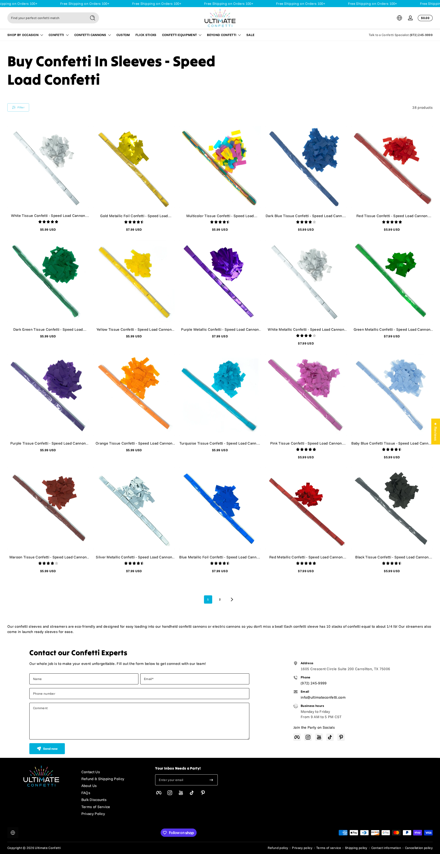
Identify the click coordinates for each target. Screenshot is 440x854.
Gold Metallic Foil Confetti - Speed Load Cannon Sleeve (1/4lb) (134, 215)
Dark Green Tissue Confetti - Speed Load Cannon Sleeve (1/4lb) (48, 329)
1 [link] (208, 599)
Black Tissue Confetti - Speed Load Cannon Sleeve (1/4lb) (392, 557)
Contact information (386, 848)
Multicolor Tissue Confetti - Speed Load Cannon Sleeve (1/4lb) (220, 215)
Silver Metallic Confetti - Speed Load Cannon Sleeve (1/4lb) (134, 557)
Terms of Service (95, 806)
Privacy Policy (93, 813)
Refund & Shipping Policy (102, 778)
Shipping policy (356, 848)
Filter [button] (21, 107)
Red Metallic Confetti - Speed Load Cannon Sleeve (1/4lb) (306, 557)
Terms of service (328, 848)
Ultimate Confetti (47, 848)
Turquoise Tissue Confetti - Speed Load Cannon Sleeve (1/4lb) (220, 443)
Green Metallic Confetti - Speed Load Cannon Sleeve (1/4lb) (392, 329)
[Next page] (232, 599)
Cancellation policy (419, 848)
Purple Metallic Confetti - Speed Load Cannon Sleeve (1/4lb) (220, 329)
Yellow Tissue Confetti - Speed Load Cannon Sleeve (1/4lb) (134, 329)
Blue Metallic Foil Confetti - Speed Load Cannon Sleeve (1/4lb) (220, 557)
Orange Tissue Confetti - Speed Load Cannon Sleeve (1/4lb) (134, 443)
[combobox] (45, 17)
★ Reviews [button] (435, 431)
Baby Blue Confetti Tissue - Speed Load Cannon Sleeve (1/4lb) (391, 443)
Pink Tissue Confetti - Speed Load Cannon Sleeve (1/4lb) (306, 443)
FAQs (85, 792)
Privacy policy (302, 848)
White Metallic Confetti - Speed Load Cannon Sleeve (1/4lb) (306, 329)
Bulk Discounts (94, 799)
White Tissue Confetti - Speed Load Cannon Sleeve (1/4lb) (48, 215)
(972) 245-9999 (421, 35)
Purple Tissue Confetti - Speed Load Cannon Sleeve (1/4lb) (48, 443)
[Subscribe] (211, 779)
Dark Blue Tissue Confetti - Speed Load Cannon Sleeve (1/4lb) (306, 215)
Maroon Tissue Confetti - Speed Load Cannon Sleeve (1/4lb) (48, 557)
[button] (399, 18)
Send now (50, 749)
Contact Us (90, 772)
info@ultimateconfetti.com (323, 697)
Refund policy (278, 848)
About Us (89, 785)
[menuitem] (113, 771)
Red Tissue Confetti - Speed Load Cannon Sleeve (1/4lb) (391, 215)
